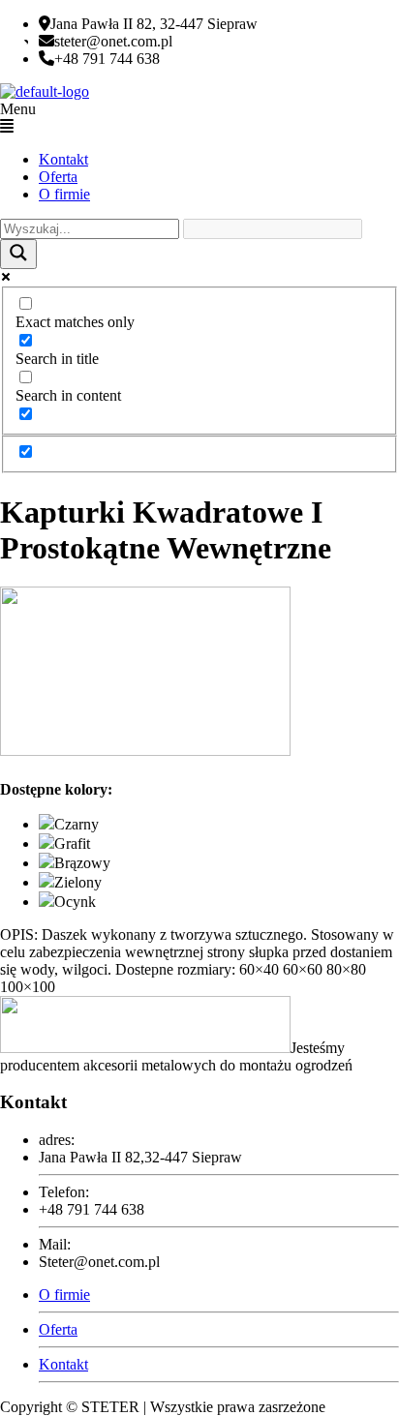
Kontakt (63, 159)
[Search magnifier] (18, 254)
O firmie (64, 194)
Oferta (58, 176)
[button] (199, 118)
